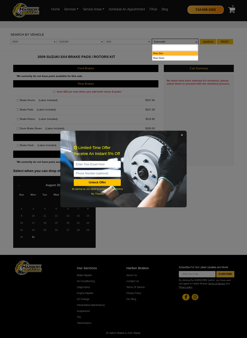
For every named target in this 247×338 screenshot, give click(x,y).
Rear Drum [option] (158, 58)
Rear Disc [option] (158, 53)
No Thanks (97, 193)
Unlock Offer (97, 182)
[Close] (182, 135)
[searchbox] (175, 48)
